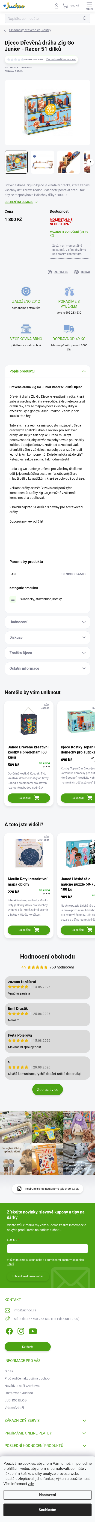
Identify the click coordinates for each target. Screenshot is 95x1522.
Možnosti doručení (69, 233)
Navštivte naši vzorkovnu (23, 1386)
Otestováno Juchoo (19, 1393)
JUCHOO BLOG (16, 1400)
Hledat (84, 18)
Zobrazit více (47, 1089)
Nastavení (47, 1495)
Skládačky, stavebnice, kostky (41, 599)
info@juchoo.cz (25, 1310)
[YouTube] (33, 1330)
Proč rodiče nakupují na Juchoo (27, 1378)
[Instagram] (20, 1330)
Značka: (14, 71)
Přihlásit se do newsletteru (28, 1276)
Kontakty (27, 1346)
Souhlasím (47, 1510)
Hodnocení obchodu (47, 956)
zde (31, 1484)
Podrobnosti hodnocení (61, 59)
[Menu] (89, 6)
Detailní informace (19, 202)
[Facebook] (9, 1330)
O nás (9, 1371)
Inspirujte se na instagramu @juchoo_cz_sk (52, 1188)
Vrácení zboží (14, 1408)
